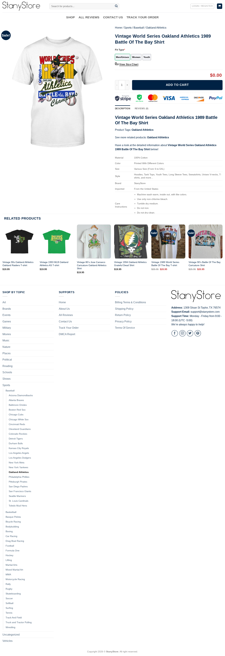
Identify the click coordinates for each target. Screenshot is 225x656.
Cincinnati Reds (17, 424)
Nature (6, 346)
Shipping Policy (124, 308)
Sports (128, 27)
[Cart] (219, 6)
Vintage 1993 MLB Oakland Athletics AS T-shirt (54, 264)
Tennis (9, 612)
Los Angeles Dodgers (20, 457)
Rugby (9, 588)
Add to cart (177, 84)
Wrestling (10, 627)
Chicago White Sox (18, 419)
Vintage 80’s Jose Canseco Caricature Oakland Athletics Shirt (91, 265)
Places (6, 353)
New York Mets (16, 462)
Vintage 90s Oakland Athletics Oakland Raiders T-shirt (17, 264)
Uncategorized (11, 634)
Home (118, 27)
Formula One (12, 550)
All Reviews (89, 17)
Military (6, 327)
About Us (64, 308)
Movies (6, 334)
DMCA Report (67, 334)
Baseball (139, 27)
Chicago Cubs (16, 414)
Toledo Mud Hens (18, 505)
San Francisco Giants (20, 491)
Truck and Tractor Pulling (19, 622)
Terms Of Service (125, 327)
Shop (70, 17)
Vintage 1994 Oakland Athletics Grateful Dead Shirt (130, 264)
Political (7, 359)
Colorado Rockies (18, 433)
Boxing (9, 531)
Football (10, 545)
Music (5, 340)
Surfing (9, 608)
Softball (9, 603)
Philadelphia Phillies (19, 477)
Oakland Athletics (156, 27)
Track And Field (14, 617)
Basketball (11, 512)
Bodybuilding (12, 526)
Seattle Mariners (17, 496)
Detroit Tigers (16, 438)
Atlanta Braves (16, 400)
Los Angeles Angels (19, 453)
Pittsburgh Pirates (18, 481)
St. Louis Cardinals (18, 501)
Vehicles (7, 640)
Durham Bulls (16, 443)
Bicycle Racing (13, 521)
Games (6, 321)
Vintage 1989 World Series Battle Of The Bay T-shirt (165, 264)
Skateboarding (13, 593)
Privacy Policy (123, 321)
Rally (8, 584)
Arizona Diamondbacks (21, 395)
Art (4, 302)
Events (6, 315)
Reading (7, 366)
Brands (6, 308)
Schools (7, 372)
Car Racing (11, 536)
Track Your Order (143, 17)
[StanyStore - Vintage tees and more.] (23, 6)
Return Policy (123, 315)
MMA (8, 574)
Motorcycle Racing (15, 579)
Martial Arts (11, 565)
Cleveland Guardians (20, 429)
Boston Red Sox (17, 409)
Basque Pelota (13, 517)
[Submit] (116, 6)
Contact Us (113, 17)
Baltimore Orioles (18, 405)
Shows (6, 378)
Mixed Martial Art (14, 569)
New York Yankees (18, 467)
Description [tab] (122, 108)
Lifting (9, 560)
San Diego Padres (18, 486)
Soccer (9, 598)
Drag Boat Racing (15, 541)
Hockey (9, 555)
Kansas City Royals (19, 448)
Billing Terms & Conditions (130, 302)
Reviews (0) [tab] (141, 108)
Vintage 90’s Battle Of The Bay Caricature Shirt (205, 264)
